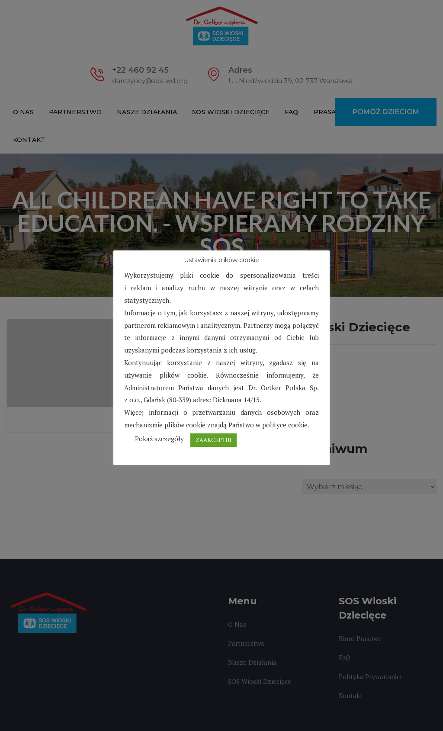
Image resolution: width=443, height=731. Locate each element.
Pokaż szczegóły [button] (159, 438)
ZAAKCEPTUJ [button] (213, 440)
